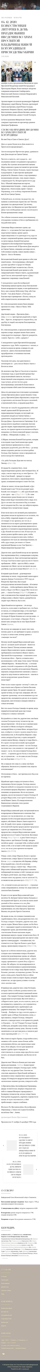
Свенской (4, 1253)
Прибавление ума (23, 1255)
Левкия (3, 1243)
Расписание (4, 1280)
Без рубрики (6, 18)
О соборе (4, 1276)
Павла (3, 1245)
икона (19, 1241)
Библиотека (4, 1322)
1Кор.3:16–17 (21, 494)
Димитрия (26, 1251)
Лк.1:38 (12, 463)
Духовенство (5, 1287)
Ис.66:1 (33, 569)
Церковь (10, 624)
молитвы (8, 317)
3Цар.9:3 (23, 592)
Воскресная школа (6, 1308)
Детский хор (4, 1312)
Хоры (2, 1294)
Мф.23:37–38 (31, 880)
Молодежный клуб (6, 1315)
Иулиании (13, 1245)
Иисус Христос (14, 837)
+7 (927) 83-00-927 (11, 1343)
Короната (14, 1243)
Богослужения (5, 1283)
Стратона (4, 1247)
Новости (18, 18)
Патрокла (31, 1243)
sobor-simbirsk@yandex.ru (13, 1345)
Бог (8, 230)
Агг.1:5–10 (23, 1034)
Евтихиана (17, 1247)
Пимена (14, 1241)
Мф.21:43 (31, 946)
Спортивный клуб (6, 1319)
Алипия (34, 1247)
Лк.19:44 (11, 851)
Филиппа (11, 1247)
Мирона (35, 1239)
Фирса (34, 1241)
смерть (9, 861)
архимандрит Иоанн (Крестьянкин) (14, 1117)
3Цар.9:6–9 (20, 759)
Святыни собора (6, 1290)
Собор (23, 1249)
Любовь (20, 1065)
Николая (7, 1251)
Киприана (25, 1247)
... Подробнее (4, 1258)
